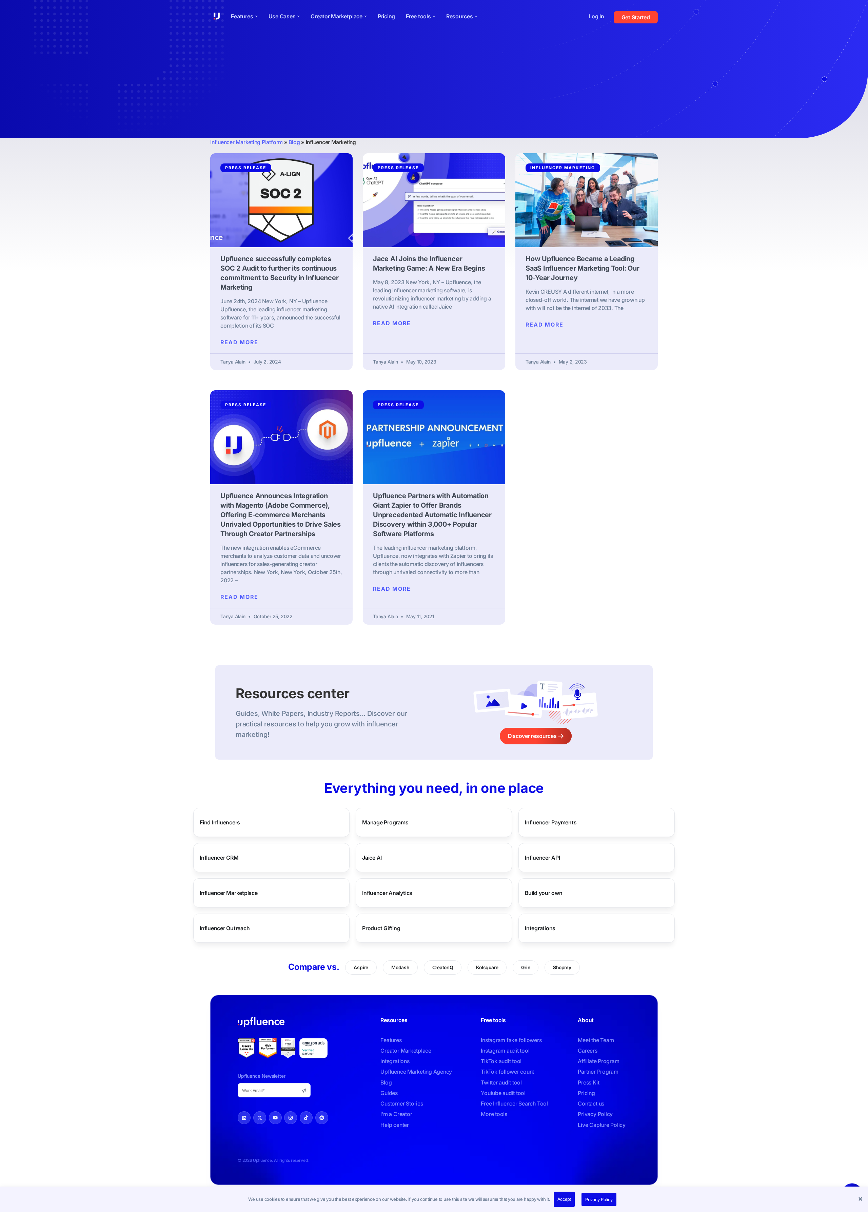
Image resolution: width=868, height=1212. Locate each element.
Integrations (540, 928)
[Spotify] (321, 1117)
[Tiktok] (306, 1117)
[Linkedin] (244, 1117)
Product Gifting (381, 928)
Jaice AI (372, 857)
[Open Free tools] (434, 16)
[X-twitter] (259, 1117)
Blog (294, 142)
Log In (596, 16)
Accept (564, 1199)
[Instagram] (290, 1117)
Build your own (544, 893)
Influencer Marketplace (229, 893)
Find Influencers (220, 822)
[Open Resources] (476, 16)
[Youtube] (275, 1117)
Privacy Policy (599, 1199)
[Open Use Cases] (298, 16)
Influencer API (542, 857)
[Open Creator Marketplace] (365, 16)
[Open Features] (256, 16)
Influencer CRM (219, 857)
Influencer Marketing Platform (246, 142)
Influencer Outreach (225, 928)
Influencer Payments (550, 822)
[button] (861, 1199)
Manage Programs (385, 822)
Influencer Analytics (387, 893)
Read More (239, 342)
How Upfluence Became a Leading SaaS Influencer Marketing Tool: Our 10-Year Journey (582, 268)
